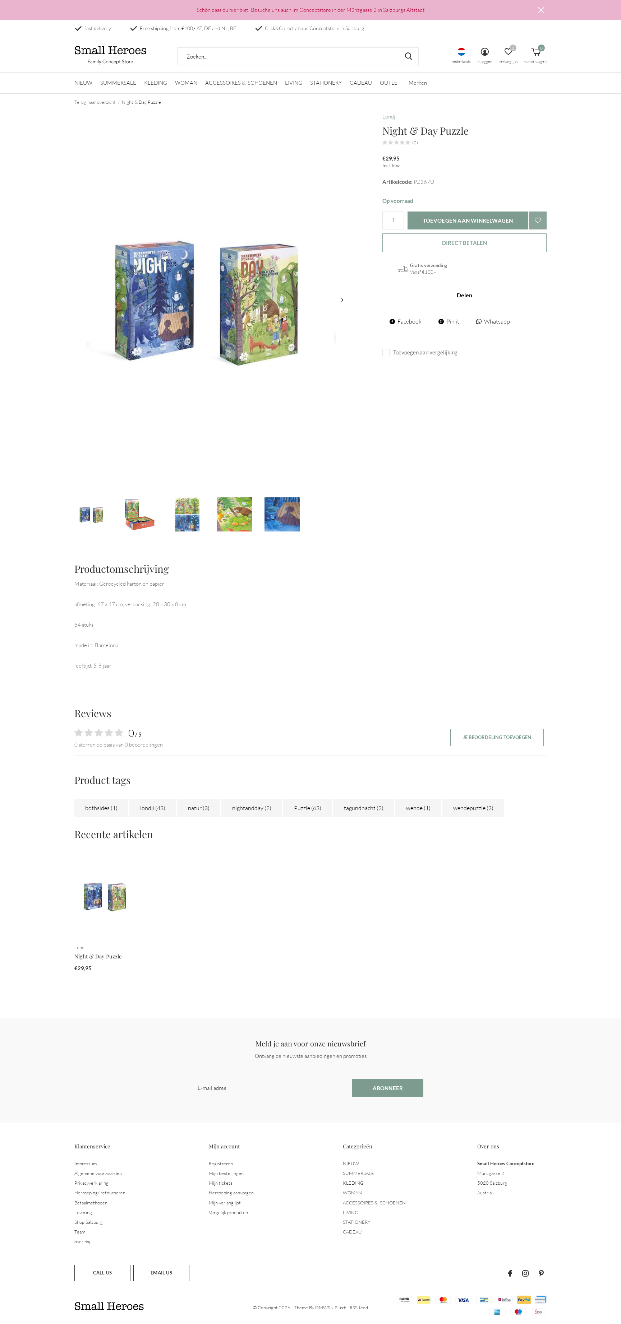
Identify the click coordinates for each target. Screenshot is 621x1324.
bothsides (101, 808)
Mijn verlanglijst (225, 1202)
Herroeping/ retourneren (99, 1192)
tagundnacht (363, 808)
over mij (82, 1241)
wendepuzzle (473, 808)
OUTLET (390, 82)
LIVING (293, 82)
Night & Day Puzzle (98, 956)
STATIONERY (326, 82)
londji (152, 808)
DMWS (322, 1307)
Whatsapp (497, 321)
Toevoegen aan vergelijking (425, 352)
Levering (83, 1212)
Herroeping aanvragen (231, 1192)
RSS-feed (359, 1307)
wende (418, 808)
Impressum (85, 1163)
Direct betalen (464, 243)
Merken (418, 82)
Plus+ (340, 1307)
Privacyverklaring (91, 1183)
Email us (161, 1273)
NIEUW (83, 82)
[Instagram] (525, 1273)
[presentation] (342, 300)
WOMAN (186, 82)
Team (79, 1232)
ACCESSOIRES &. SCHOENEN (241, 82)
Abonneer (388, 1088)
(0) (415, 142)
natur (199, 808)
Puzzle (307, 808)
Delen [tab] (464, 295)
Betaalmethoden (90, 1202)
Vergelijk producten (228, 1212)
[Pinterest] (541, 1273)
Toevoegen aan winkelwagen (468, 220)
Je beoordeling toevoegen (497, 737)
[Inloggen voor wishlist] (538, 220)
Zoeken (409, 56)
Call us (102, 1273)
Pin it (452, 321)
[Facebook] (510, 1273)
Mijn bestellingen (226, 1173)
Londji (389, 116)
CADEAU (361, 82)
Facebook (409, 321)
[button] (92, 514)
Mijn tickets (221, 1183)
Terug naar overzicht (95, 102)
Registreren (221, 1163)
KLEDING (155, 82)
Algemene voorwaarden (98, 1173)
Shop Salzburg (88, 1222)
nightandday (251, 808)
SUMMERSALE (118, 82)
